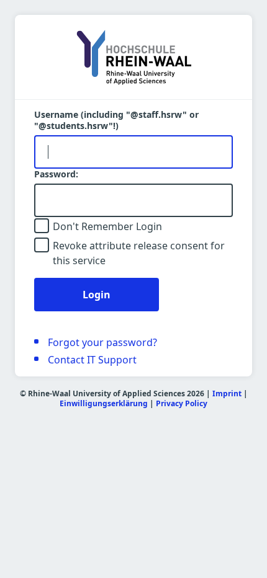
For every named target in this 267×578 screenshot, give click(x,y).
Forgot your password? (102, 342)
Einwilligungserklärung (104, 403)
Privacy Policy (181, 403)
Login (97, 294)
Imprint (227, 393)
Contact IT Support (92, 360)
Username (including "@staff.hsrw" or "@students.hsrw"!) (116, 120)
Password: (56, 174)
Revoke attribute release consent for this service (139, 253)
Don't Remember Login (107, 226)
